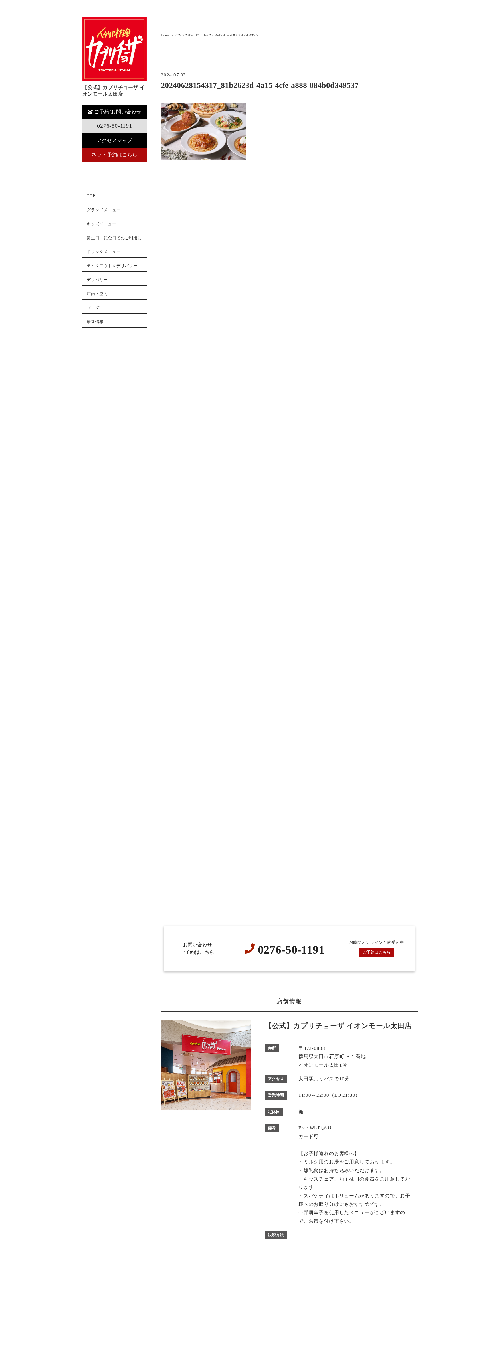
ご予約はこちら (377, 952)
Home (165, 35)
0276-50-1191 (114, 126)
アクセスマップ (114, 140)
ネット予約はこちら (114, 154)
